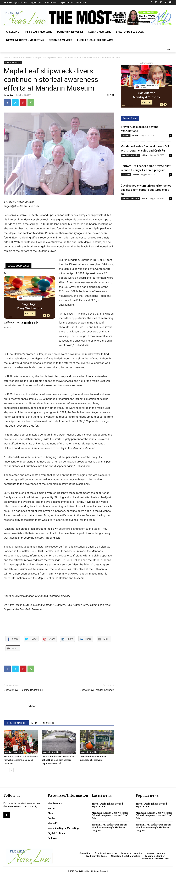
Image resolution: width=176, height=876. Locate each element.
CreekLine (126, 175)
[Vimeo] (165, 2)
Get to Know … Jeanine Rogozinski (23, 689)
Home (7, 57)
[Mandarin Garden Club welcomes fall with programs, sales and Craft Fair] (21, 742)
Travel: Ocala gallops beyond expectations (107, 805)
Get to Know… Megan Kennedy (97, 689)
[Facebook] (151, 2)
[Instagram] (156, 2)
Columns (125, 135)
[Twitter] (161, 2)
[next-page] (11, 770)
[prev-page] (6, 770)
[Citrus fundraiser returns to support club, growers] (97, 742)
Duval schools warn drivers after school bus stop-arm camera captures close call (58, 760)
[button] (168, 48)
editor (10, 95)
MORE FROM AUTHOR (43, 723)
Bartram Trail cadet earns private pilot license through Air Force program (109, 827)
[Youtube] (170, 2)
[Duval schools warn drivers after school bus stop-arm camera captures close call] (59, 742)
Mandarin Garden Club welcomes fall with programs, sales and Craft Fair (21, 760)
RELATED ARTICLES (16, 723)
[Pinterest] (23, 102)
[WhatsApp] (31, 102)
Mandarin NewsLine (22, 57)
